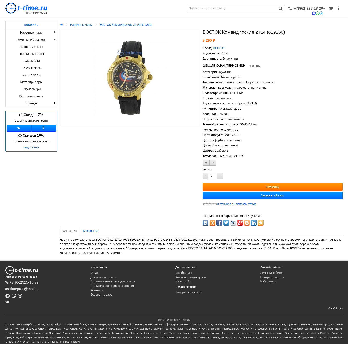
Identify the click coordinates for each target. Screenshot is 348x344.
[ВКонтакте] (8, 302)
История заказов (272, 277)
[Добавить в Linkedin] (254, 223)
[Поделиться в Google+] (240, 223)
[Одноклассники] (43, 128)
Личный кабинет (272, 272)
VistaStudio (335, 308)
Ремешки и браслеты (31, 39)
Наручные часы (31, 32)
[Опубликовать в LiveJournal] (233, 223)
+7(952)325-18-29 (23, 282)
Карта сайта (183, 281)
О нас (94, 272)
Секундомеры (31, 89)
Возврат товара (101, 294)
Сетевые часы (31, 67)
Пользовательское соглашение (112, 285)
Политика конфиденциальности (112, 281)
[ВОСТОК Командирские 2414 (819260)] (130, 78)
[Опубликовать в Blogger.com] (247, 223)
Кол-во (207, 169)
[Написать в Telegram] (21, 295)
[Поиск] (281, 8)
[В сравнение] (212, 163)
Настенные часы (31, 46)
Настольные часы (31, 53)
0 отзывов (224, 204)
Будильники (31, 60)
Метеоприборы (31, 82)
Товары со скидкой (188, 292)
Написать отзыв (244, 204)
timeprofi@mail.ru (24, 289)
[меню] (339, 8)
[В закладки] (206, 163)
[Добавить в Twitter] (226, 223)
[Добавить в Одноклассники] (212, 223)
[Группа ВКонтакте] (19, 128)
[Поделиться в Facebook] (219, 223)
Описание (70, 230)
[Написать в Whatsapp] (15, 295)
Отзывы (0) (90, 230)
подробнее (31, 147)
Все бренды (183, 272)
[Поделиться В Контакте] (205, 223)
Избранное (268, 281)
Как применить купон (190, 277)
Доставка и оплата (103, 277)
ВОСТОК (219, 48)
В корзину (272, 186)
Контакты (97, 290)
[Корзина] (331, 8)
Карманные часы (31, 96)
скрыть (255, 65)
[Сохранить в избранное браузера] (261, 223)
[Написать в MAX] (8, 295)
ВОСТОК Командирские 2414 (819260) (126, 24)
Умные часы (31, 75)
